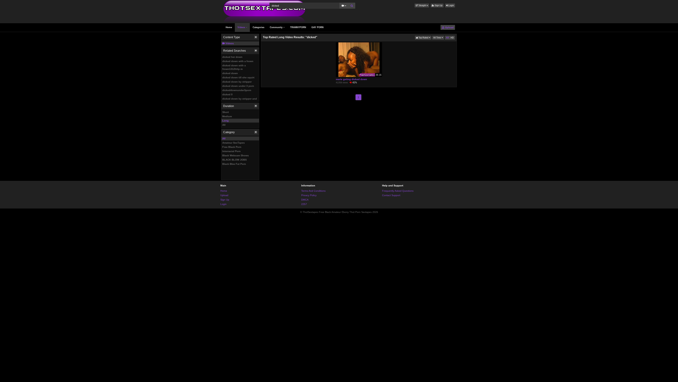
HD (452, 37)
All (223, 124)
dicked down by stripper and (239, 98)
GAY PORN (317, 27)
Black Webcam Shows (235, 155)
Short (225, 112)
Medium (227, 116)
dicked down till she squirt (238, 77)
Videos (241, 27)
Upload (449, 27)
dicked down (230, 73)
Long (225, 120)
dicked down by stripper (237, 81)
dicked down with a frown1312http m (234, 67)
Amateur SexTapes (233, 142)
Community (276, 27)
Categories (258, 27)
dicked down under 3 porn (238, 86)
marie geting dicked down (351, 79)
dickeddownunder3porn (236, 90)
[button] (422, 5)
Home (229, 27)
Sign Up (438, 5)
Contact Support (391, 195)
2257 (304, 204)
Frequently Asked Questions (398, 190)
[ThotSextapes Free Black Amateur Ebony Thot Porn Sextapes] (264, 11)
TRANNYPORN (298, 27)
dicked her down (232, 57)
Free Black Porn (231, 147)
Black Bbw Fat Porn (234, 164)
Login (451, 5)
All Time (438, 37)
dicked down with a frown (237, 61)
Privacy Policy (309, 195)
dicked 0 (227, 94)
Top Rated (424, 37)
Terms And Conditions (313, 190)
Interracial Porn (231, 151)
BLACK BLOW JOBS (234, 159)
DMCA (304, 199)
